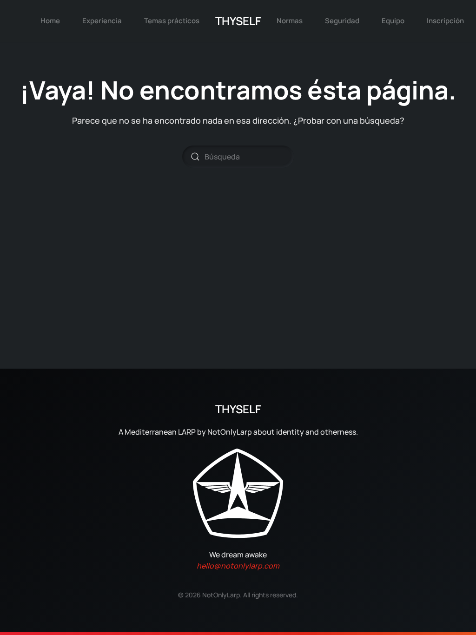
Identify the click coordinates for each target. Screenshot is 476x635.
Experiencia (102, 21)
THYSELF (238, 20)
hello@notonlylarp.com (238, 566)
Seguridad (342, 21)
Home (50, 21)
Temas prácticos (171, 21)
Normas (290, 21)
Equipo (393, 21)
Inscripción (445, 21)
